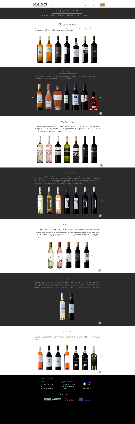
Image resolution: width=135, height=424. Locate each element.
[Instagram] (90, 384)
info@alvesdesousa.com (46, 390)
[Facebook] (85, 384)
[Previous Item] (32, 96)
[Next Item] (100, 96)
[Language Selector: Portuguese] (102, 5)
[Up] (100, 113)
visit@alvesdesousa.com (46, 383)
